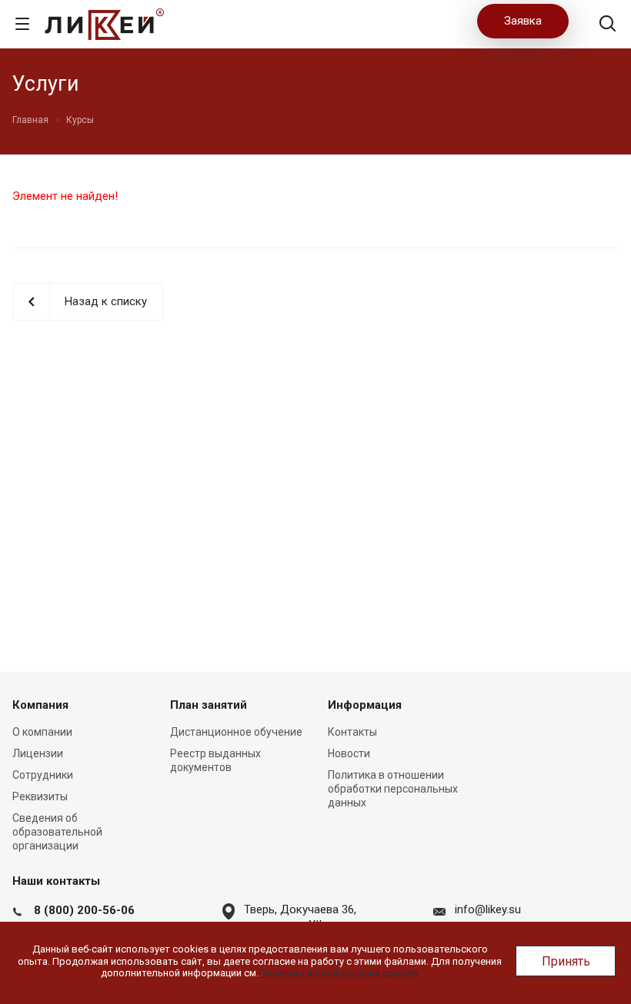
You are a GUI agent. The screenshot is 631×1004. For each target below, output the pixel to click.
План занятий (208, 705)
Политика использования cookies (339, 973)
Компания (40, 705)
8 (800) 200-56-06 (84, 910)
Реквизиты (40, 796)
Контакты (352, 732)
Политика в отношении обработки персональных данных (393, 789)
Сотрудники (42, 775)
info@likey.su (488, 909)
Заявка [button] (523, 21)
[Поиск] (607, 25)
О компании (42, 732)
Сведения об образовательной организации (57, 832)
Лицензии (37, 753)
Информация (365, 705)
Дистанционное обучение (236, 732)
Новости (349, 753)
